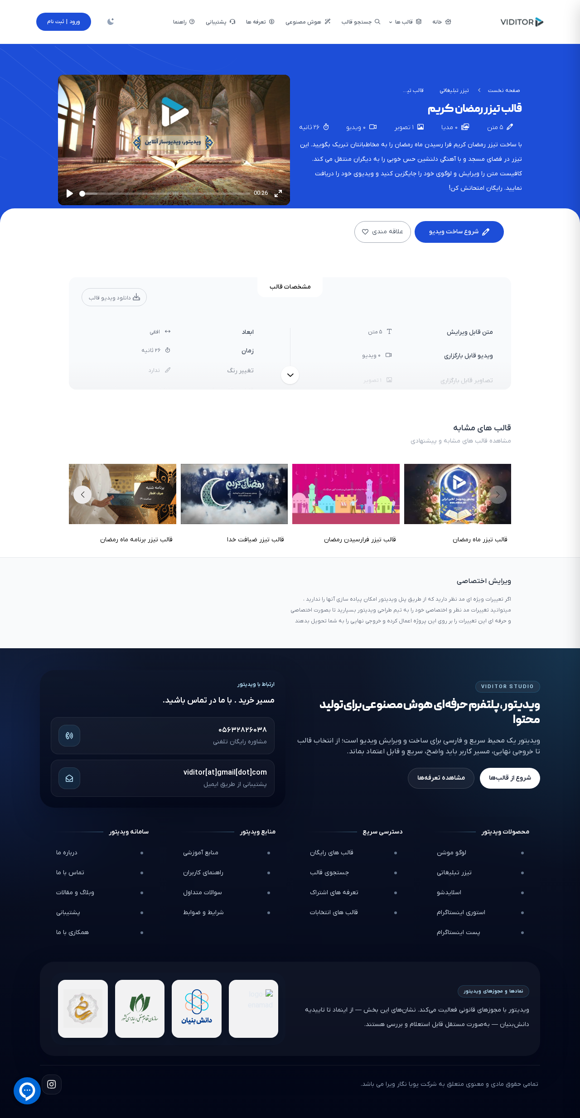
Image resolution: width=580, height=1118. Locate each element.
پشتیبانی (68, 912)
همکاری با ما (72, 932)
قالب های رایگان (331, 852)
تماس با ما (70, 872)
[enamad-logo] (254, 1009)
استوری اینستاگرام (461, 912)
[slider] (164, 193)
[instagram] (52, 1084)
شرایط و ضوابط (203, 912)
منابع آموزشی (200, 852)
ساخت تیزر (501, 144)
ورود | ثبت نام (63, 21)
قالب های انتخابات (334, 912)
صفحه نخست (504, 90)
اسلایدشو (449, 892)
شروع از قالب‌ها (510, 778)
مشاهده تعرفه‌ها (441, 778)
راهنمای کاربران (203, 872)
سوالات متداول (202, 892)
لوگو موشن (451, 852)
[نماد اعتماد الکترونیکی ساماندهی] (83, 1009)
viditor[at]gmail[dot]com (225, 772)
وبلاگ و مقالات (75, 892)
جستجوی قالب (329, 872)
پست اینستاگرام (458, 932)
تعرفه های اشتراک (334, 892)
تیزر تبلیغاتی (454, 90)
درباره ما (66, 852)
